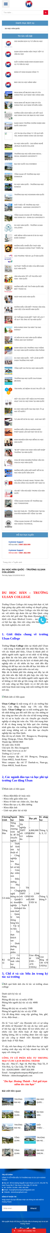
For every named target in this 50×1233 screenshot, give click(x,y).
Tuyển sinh (17, 562)
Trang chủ (7, 562)
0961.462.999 (24, 553)
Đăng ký (34, 1208)
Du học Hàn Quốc (12, 28)
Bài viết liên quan (11, 1091)
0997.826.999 (24, 544)
